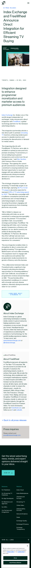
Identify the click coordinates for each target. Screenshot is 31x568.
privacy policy (10, 551)
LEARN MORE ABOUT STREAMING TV (15, 294)
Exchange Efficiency (23, 524)
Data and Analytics (22, 514)
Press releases (10, 8)
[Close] (27, 546)
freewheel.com (16, 408)
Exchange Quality (22, 520)
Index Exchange (7, 115)
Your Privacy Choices (15, 562)
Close (15, 558)
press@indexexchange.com (12, 435)
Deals (18, 517)
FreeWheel (16, 121)
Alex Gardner (21, 159)
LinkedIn (19, 410)
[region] (15, 555)
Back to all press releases (15, 420)
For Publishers (6, 490)
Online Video (20, 505)
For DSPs (4, 507)
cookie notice (21, 551)
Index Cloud (20, 490)
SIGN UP (7, 472)
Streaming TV (21, 502)
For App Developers (8, 498)
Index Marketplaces (22, 493)
